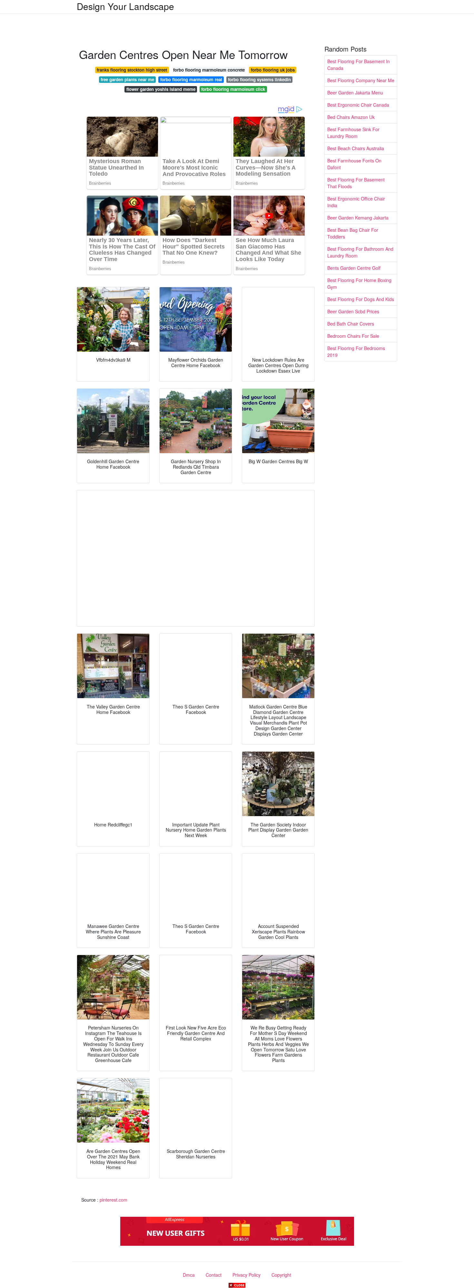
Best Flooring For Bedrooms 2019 (356, 351)
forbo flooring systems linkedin (259, 79)
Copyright (281, 1275)
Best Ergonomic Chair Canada (358, 105)
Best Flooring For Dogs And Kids (360, 299)
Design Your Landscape (125, 6)
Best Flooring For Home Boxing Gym (359, 283)
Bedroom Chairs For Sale (353, 336)
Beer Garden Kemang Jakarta (358, 217)
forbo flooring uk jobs (273, 70)
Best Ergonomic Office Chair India (356, 202)
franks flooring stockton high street (132, 70)
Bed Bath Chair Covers (350, 323)
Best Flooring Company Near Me (360, 80)
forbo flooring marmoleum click (233, 89)
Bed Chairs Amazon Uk (351, 117)
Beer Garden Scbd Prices (353, 311)
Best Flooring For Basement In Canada (358, 64)
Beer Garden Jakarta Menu (355, 92)
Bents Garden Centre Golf (353, 268)
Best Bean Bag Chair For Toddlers (352, 233)
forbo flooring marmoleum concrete (209, 70)
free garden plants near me (127, 79)
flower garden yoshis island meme (160, 89)
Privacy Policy (246, 1275)
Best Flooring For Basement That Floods (356, 183)
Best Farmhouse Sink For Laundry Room (353, 132)
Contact (214, 1275)
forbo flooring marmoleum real (191, 79)
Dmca (189, 1275)
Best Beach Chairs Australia (355, 148)
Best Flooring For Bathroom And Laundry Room (360, 252)
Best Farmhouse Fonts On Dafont (354, 164)
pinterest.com (113, 1199)
